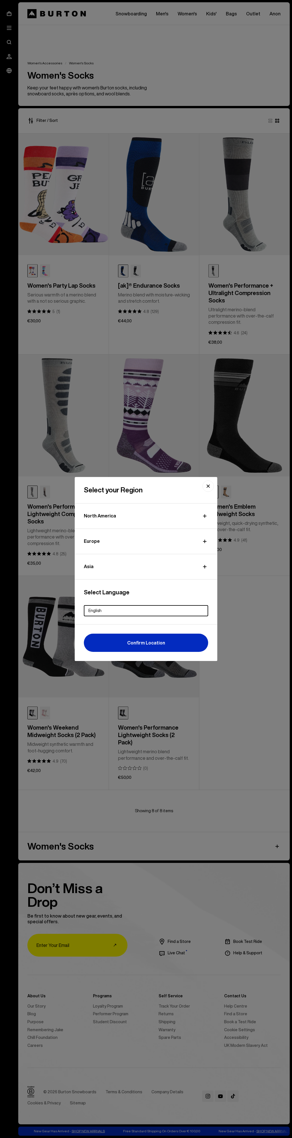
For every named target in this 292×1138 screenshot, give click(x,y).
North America (100, 515)
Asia (89, 566)
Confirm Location (146, 642)
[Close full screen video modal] (208, 486)
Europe (92, 541)
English (95, 611)
